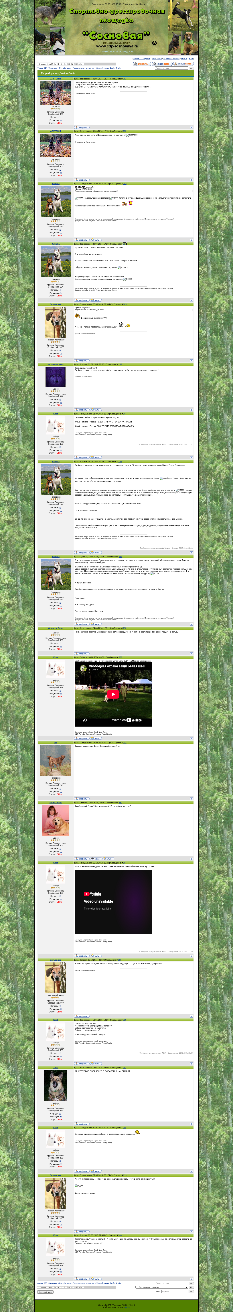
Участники (157, 58)
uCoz (127, 1307)
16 (79, 64)
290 (124, 628)
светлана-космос (55, 364)
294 (125, 863)
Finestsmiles (56, 802)
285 (125, 304)
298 (124, 1127)
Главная (104, 51)
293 (120, 802)
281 (124, 79)
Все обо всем (65, 68)
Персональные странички (83, 68)
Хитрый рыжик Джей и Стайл (108, 68)
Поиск (184, 58)
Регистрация (115, 51)
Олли (55, 1067)
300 (120, 1235)
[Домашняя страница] (96, 239)
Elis (55, 742)
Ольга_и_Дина (55, 628)
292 (125, 742)
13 (69, 64)
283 (125, 183)
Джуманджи (56, 304)
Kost (55, 414)
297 (124, 1067)
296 (124, 1020)
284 (124, 244)
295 (119, 960)
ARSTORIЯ (55, 79)
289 (120, 556)
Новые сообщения (141, 58)
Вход (125, 51)
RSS (131, 51)
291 (120, 657)
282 (124, 131)
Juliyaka (56, 183)
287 (125, 414)
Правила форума (171, 58)
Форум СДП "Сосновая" (47, 68)
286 (120, 364)
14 (72, 64)
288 (120, 461)
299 (125, 1175)
